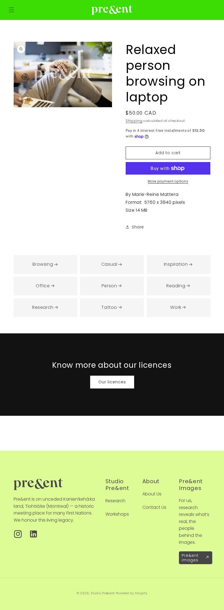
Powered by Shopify (132, 593)
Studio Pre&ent (103, 593)
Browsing (43, 264)
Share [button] (138, 227)
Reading (175, 286)
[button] (11, 10)
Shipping (134, 120)
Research (43, 307)
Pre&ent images (190, 558)
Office (43, 286)
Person (109, 286)
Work (175, 307)
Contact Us (154, 507)
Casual (109, 264)
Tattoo (109, 307)
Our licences (112, 382)
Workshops (117, 514)
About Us (151, 494)
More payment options (168, 181)
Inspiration (176, 264)
